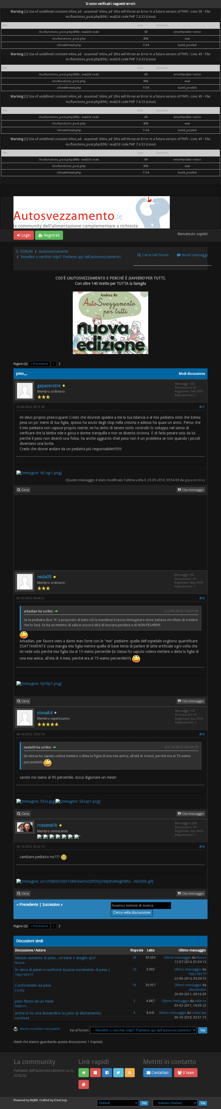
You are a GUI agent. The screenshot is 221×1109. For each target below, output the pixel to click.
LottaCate (199, 1013)
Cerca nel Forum (155, 255)
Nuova (20, 963)
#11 (202, 407)
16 (134, 985)
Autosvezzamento (53, 251)
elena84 (44, 712)
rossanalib (47, 825)
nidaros (20, 1006)
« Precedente (39, 364)
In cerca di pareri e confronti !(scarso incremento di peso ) (62, 970)
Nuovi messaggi (194, 255)
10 (134, 969)
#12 (202, 598)
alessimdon (197, 990)
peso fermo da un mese (34, 1001)
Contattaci (159, 1072)
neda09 (44, 576)
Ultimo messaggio (177, 957)
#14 (202, 846)
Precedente (28, 904)
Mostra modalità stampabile (40, 1029)
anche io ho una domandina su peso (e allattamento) (58, 1013)
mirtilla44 (22, 1018)
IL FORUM (24, 251)
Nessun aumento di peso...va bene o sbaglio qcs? (55, 958)
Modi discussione (192, 374)
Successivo (51, 904)
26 (134, 957)
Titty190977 (24, 975)
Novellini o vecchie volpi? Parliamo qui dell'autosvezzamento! (71, 257)
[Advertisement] (110, 532)
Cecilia (20, 990)
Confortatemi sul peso (33, 985)
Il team (188, 1072)
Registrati (51, 235)
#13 (202, 734)
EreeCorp (60, 1100)
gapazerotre (49, 385)
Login (25, 235)
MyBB (34, 1100)
